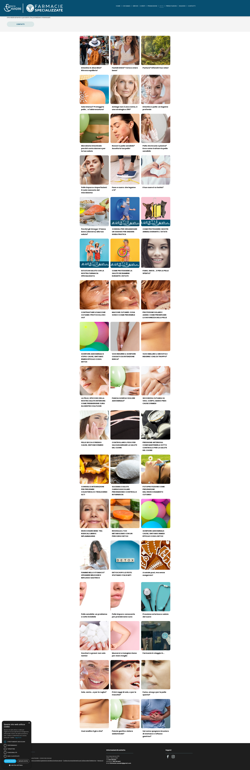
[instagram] (173, 756)
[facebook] (168, 756)
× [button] (29, 723)
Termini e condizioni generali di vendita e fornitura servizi (45, 760)
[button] (16, 765)
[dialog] (16, 744)
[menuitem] (118, 6)
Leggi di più (18, 737)
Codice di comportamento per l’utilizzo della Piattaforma (79, 760)
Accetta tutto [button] (10, 761)
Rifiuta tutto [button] (23, 761)
